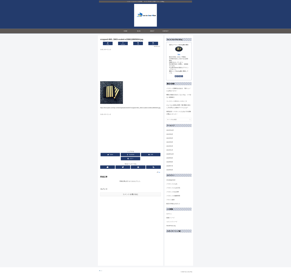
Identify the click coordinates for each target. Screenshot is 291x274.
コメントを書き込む (130, 194)
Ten (179, 54)
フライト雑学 (170, 200)
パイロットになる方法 (173, 188)
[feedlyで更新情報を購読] (138, 167)
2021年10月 (170, 130)
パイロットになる (171, 184)
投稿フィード (170, 218)
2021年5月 (169, 138)
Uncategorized (170, 180)
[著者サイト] (107, 167)
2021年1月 (169, 150)
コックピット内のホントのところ (176, 101)
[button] (190, 119)
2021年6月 (169, 134)
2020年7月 (169, 166)
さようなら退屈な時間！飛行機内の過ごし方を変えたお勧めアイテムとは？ (178, 106)
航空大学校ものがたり (173, 203)
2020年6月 (169, 170)
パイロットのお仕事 (172, 192)
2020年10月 (170, 154)
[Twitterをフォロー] (122, 167)
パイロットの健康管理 (173, 196)
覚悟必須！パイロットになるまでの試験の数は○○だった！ (178, 113)
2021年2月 (169, 146)
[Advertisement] (130, 66)
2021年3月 (169, 142)
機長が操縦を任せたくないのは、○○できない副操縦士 (178, 96)
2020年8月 (169, 162)
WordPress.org (171, 225)
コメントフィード (171, 221)
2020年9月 (169, 158)
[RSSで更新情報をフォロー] (153, 167)
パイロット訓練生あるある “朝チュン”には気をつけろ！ (178, 90)
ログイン (169, 214)
